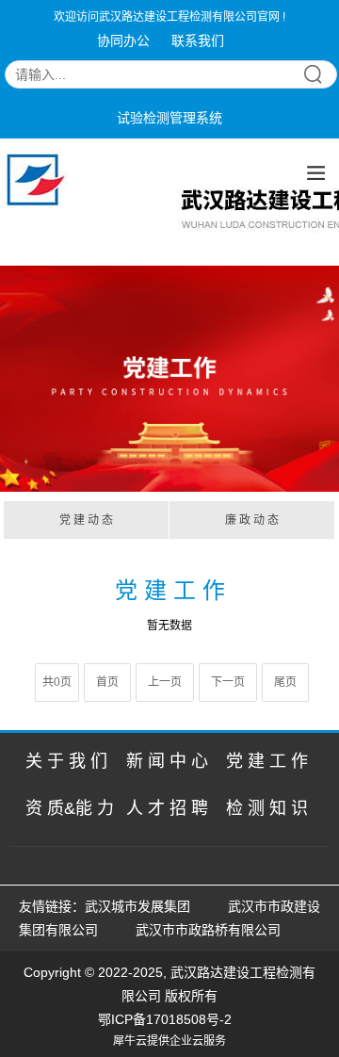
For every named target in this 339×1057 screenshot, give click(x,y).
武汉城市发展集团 (137, 906)
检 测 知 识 (267, 808)
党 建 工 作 (267, 761)
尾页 (285, 682)
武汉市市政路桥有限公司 (212, 929)
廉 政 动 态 (252, 520)
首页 (107, 682)
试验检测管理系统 (169, 117)
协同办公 (123, 40)
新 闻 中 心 (167, 761)
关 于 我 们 (66, 761)
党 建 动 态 (86, 520)
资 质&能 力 (69, 808)
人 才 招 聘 (167, 808)
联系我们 (197, 40)
